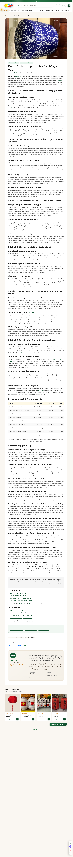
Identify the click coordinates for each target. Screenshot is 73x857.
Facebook (40, 390)
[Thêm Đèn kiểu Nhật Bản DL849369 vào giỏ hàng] (33, 719)
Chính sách (46, 677)
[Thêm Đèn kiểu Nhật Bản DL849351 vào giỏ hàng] (49, 719)
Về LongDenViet (32, 677)
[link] (12, 707)
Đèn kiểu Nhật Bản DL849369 (27, 715)
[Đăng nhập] (56, 5)
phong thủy (31, 312)
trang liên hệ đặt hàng (24, 352)
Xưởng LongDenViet (13, 72)
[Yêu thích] (59, 5)
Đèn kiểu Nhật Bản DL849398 (58, 715)
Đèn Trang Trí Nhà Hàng (31, 630)
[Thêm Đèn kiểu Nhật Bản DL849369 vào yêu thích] (33, 695)
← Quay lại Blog (36, 729)
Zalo (20, 645)
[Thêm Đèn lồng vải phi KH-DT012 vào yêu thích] (17, 695)
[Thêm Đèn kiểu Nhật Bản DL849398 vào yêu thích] (64, 695)
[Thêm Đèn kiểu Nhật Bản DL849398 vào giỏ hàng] (64, 719)
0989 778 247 (34, 500)
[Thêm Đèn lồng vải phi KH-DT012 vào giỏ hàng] (17, 719)
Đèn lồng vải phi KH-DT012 (11, 715)
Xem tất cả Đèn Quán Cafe (57, 724)
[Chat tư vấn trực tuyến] (70, 853)
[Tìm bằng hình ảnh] (51, 6)
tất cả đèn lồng (33, 603)
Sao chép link (28, 645)
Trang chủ (7, 15)
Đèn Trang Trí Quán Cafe (16, 630)
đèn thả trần (59, 80)
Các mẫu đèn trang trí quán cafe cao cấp (21, 600)
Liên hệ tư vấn (39, 677)
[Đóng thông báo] (70, 1)
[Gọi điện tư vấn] (70, 850)
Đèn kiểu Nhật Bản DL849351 (42, 715)
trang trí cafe (18, 76)
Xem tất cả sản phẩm (43, 630)
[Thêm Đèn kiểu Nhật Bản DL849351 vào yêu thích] (49, 695)
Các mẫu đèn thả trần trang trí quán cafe (21, 598)
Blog (12, 15)
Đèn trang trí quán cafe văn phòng (19, 593)
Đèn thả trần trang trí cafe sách (18, 595)
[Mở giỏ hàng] (69, 5)
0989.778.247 (50, 674)
